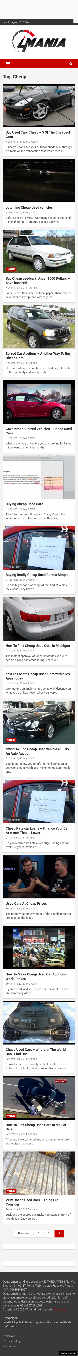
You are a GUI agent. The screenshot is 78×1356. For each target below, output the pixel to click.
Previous (23, 1233)
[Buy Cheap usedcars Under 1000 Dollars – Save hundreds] (39, 252)
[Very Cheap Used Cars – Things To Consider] (39, 1173)
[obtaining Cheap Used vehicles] (39, 181)
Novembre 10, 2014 (17, 212)
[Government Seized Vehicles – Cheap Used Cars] (39, 402)
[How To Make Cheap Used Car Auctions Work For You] (39, 948)
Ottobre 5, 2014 (15, 837)
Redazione (9, 1336)
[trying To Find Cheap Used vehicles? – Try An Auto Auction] (39, 722)
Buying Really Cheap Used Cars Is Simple (37, 575)
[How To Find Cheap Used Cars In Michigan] (39, 619)
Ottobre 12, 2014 (16, 683)
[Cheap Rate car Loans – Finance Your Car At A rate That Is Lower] (39, 802)
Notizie (11, 269)
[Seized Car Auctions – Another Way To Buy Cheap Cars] (39, 327)
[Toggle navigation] (8, 63)
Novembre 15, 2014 (17, 141)
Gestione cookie (68, 1353)
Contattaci (60, 1309)
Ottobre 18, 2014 (16, 650)
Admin (34, 141)
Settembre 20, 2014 (17, 983)
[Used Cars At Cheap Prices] (39, 877)
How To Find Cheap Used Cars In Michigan (38, 646)
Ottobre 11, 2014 (16, 758)
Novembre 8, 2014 (16, 287)
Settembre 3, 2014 (16, 1209)
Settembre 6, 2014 (16, 1134)
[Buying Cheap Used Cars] (39, 477)
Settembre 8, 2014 (16, 1058)
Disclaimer (9, 1346)
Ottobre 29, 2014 (16, 438)
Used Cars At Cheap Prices (26, 903)
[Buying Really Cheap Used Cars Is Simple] (39, 548)
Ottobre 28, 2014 (16, 579)
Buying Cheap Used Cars (24, 504)
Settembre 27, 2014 (17, 908)
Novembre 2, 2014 (16, 362)
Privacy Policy (11, 1341)
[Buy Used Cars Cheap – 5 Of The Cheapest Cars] (39, 105)
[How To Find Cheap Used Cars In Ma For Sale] (39, 1098)
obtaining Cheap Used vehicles (29, 207)
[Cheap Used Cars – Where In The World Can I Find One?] (39, 1023)
